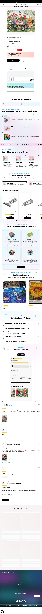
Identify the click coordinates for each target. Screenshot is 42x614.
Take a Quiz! (24, 598)
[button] (33, 21)
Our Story (3, 577)
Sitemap (19, 605)
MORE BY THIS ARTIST (28, 60)
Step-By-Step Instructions (6, 582)
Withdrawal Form (18, 588)
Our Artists (4, 586)
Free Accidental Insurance (20, 580)
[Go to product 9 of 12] (23, 220)
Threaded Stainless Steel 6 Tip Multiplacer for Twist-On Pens (10, 212)
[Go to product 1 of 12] (16, 220)
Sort (32, 401)
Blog (3, 588)
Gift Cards (29, 577)
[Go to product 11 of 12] (25, 220)
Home (7, 37)
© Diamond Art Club (10, 213)
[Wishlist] (39, 4)
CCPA (14, 605)
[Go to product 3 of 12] (18, 220)
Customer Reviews (5, 584)
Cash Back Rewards (31, 580)
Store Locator (4, 590)
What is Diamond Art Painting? (7, 580)
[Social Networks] (17, 601)
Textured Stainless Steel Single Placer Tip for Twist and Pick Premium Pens (27, 212)
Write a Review (21, 355)
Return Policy (18, 586)
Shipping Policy (18, 584)
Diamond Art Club (34, 605)
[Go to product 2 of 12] (17, 220)
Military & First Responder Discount (34, 582)
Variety (13, 60)
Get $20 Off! (18, 598)
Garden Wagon (19, 37)
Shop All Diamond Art (12, 37)
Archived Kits (24, 605)
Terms (6, 605)
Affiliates (29, 586)
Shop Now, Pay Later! (31, 584)
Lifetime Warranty (19, 582)
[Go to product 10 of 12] (24, 220)
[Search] (37, 4)
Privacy (10, 605)
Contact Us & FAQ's (19, 577)
